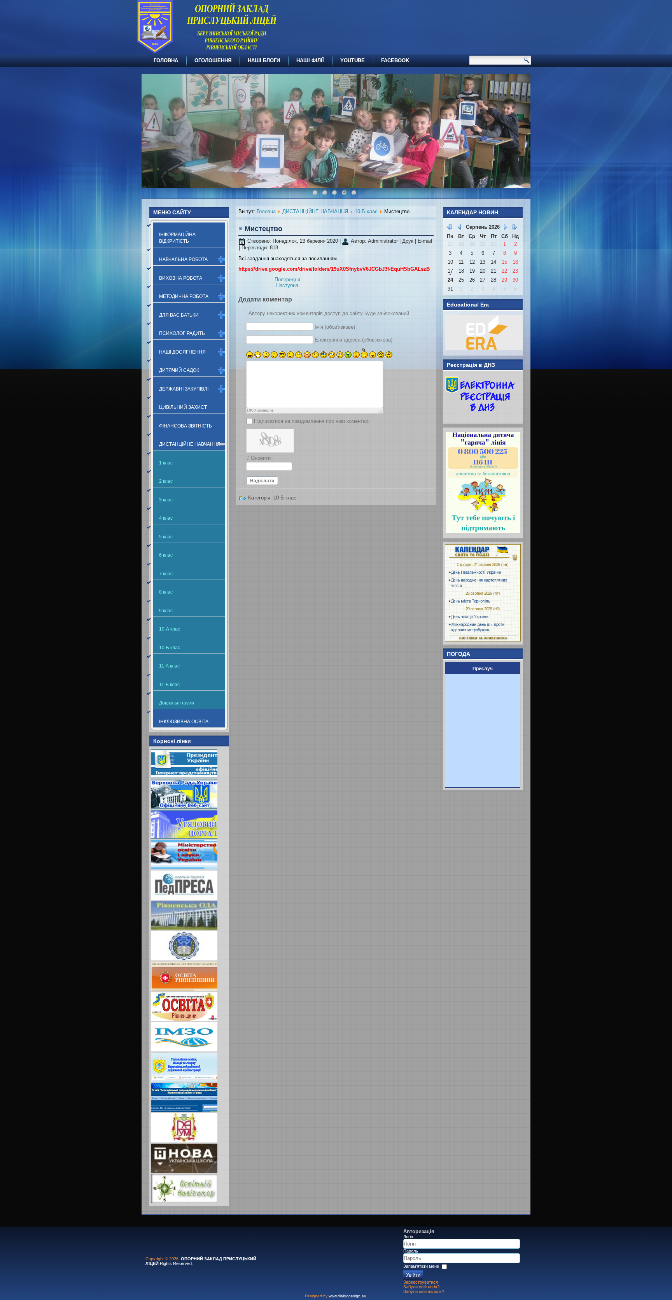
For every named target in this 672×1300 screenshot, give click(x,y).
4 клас (166, 518)
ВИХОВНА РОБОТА (180, 278)
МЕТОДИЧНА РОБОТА (183, 296)
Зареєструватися (420, 1282)
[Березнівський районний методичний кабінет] (184, 1110)
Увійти (413, 1275)
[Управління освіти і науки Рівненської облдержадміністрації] (184, 989)
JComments (424, 491)
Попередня (287, 279)
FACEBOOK (395, 60)
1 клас (166, 463)
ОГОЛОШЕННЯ (212, 60)
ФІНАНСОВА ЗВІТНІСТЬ (185, 426)
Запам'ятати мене (421, 1266)
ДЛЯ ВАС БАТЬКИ (179, 315)
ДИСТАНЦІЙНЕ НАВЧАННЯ (189, 444)
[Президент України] (184, 777)
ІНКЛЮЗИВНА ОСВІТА (183, 721)
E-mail (425, 241)
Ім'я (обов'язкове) (335, 327)
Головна (266, 211)
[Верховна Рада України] (184, 807)
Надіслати (262, 481)
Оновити (261, 458)
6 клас (166, 555)
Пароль (410, 1251)
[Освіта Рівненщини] (184, 1019)
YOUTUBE (352, 60)
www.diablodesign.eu (347, 1296)
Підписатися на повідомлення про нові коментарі (311, 421)
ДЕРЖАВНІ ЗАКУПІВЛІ (183, 389)
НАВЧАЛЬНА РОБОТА (183, 259)
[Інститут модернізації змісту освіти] (184, 1050)
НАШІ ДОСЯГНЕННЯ (182, 352)
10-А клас (169, 629)
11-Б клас (169, 684)
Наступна (287, 285)
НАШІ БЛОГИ (264, 60)
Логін (408, 1236)
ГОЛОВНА (166, 60)
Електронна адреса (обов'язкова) (353, 340)
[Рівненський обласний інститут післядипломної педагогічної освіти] (184, 959)
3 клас (166, 500)
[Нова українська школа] (184, 1171)
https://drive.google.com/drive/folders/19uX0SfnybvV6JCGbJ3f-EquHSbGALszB (334, 269)
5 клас (166, 537)
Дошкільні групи (176, 703)
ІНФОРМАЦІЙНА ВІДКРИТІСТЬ (177, 238)
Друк (408, 241)
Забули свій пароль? (423, 1291)
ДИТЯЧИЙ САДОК (179, 370)
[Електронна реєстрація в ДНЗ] (480, 416)
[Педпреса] (184, 898)
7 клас (166, 573)
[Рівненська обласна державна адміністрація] (184, 928)
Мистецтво (263, 229)
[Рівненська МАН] (184, 1141)
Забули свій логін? (421, 1286)
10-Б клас (169, 647)
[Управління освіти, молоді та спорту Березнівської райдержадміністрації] (184, 1080)
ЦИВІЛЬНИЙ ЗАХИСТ (183, 407)
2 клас (166, 481)
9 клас (166, 610)
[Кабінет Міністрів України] (184, 837)
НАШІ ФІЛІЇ (310, 60)
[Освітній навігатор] (184, 1201)
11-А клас (169, 666)
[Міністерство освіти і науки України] (184, 868)
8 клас (166, 592)
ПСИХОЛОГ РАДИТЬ (182, 333)
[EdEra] (484, 348)
